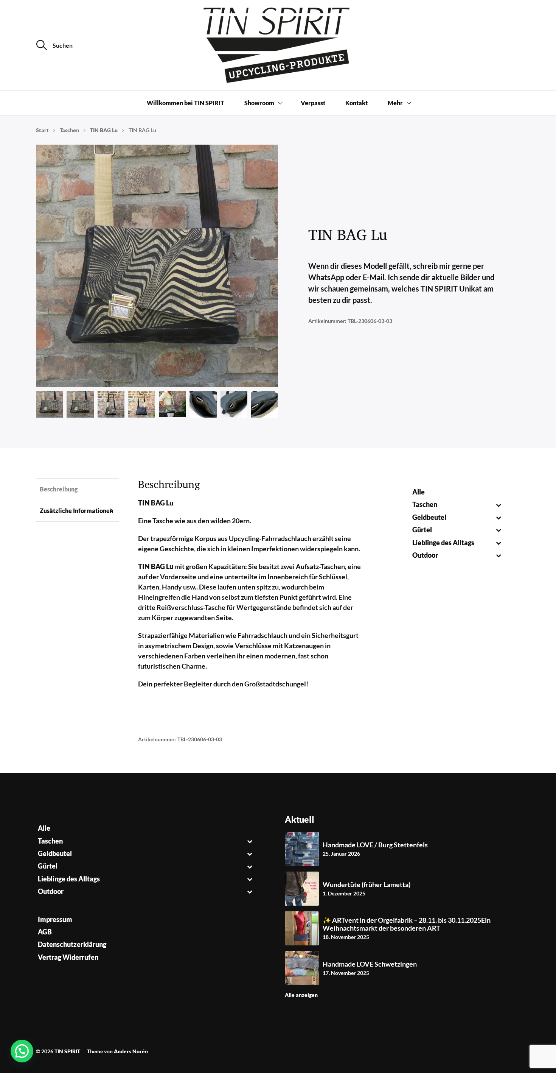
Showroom (259, 102)
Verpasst (313, 102)
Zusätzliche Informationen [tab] (76, 510)
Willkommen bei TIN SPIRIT (185, 102)
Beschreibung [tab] (59, 489)
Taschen (69, 130)
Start (42, 130)
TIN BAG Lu (104, 130)
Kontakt (356, 102)
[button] (22, 1051)
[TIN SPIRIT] (278, 45)
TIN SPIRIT (67, 1051)
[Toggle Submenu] (498, 504)
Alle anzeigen (301, 995)
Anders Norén (131, 1051)
